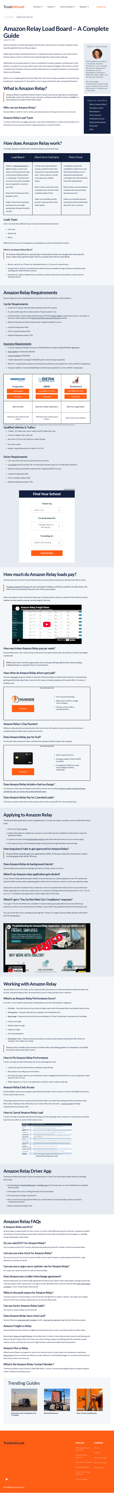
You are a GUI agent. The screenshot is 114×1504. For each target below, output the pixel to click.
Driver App (93, 126)
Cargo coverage (14, 356)
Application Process (96, 118)
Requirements (94, 111)
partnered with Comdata (27, 1320)
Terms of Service (100, 1462)
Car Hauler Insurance (83, 1462)
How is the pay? (95, 115)
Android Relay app (28, 1185)
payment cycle (16, 677)
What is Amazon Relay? (98, 104)
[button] (38, 6)
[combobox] (46, 510)
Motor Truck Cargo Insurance (82, 1473)
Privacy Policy (99, 1467)
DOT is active (22, 829)
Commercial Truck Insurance (82, 1449)
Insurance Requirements (17, 343)
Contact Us (101, 7)
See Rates (23, 708)
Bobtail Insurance (82, 1467)
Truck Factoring (81, 1479)
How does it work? (96, 108)
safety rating (56, 316)
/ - (9, 17)
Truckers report (13, 586)
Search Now (47, 553)
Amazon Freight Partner (23, 1336)
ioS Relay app (43, 1185)
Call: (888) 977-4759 (47, 391)
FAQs (91, 129)
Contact (97, 1453)
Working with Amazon (97, 122)
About (96, 1448)
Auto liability (13, 351)
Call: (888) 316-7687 (76, 391)
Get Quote (18, 396)
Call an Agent (18, 391)
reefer (25, 122)
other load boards (20, 166)
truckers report (67, 1103)
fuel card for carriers (52, 1320)
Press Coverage (100, 1458)
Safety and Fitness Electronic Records (46, 318)
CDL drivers (12, 465)
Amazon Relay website (35, 839)
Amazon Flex (8, 1355)
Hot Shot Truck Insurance (81, 1456)
